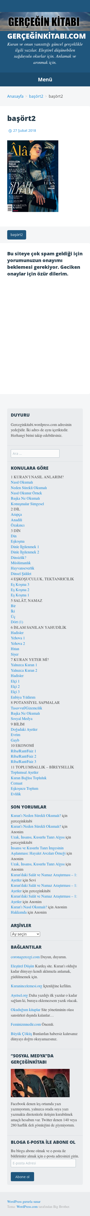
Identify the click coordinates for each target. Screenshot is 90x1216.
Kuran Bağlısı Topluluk (29, 777)
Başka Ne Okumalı (25, 498)
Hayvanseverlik (22, 567)
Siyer (14, 654)
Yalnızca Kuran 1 (24, 664)
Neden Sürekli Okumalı (29, 487)
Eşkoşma (17, 541)
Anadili (16, 519)
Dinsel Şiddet (21, 573)
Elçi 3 (15, 691)
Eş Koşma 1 (20, 594)
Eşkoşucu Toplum (24, 788)
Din (14, 535)
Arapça (16, 514)
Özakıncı (17, 524)
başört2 (36, 96)
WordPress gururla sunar (24, 1201)
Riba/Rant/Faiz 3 (23, 761)
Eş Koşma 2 (20, 589)
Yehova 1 (18, 637)
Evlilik (16, 793)
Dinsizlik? (18, 557)
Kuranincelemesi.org (26, 985)
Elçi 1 (15, 680)
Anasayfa (15, 96)
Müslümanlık (21, 562)
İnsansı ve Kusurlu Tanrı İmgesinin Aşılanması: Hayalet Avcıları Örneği (38, 850)
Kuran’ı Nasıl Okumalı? (29, 906)
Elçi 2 (15, 686)
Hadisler (17, 632)
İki (13, 610)
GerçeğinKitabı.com (46, 36)
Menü (45, 79)
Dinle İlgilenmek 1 (25, 546)
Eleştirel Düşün (22, 965)
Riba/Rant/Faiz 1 (23, 750)
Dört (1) (17, 621)
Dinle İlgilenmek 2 (25, 551)
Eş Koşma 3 (20, 584)
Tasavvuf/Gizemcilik (26, 707)
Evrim (15, 734)
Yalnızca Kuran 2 (24, 670)
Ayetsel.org (19, 995)
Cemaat (16, 782)
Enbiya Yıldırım (23, 697)
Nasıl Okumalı (22, 482)
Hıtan (15, 648)
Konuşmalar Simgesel (27, 503)
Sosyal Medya (21, 718)
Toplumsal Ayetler (24, 772)
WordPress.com (27, 1206)
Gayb (15, 740)
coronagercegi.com (25, 956)
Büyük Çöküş (21, 1033)
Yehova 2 (18, 643)
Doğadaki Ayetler (24, 729)
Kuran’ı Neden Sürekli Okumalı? (36, 815)
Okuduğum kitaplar (25, 1009)
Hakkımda (19, 912)
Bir (13, 605)
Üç (13, 616)
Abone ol (22, 1176)
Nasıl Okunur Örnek (26, 492)
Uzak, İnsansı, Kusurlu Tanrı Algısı (38, 836)
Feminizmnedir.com (26, 1024)
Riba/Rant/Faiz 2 (23, 756)
